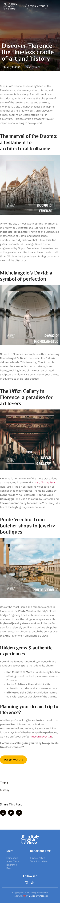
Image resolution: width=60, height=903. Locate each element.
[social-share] (3, 813)
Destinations (33, 66)
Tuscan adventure (41, 736)
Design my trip (36, 6)
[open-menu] (56, 6)
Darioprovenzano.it (38, 895)
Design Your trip (13, 759)
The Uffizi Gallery (44, 482)
